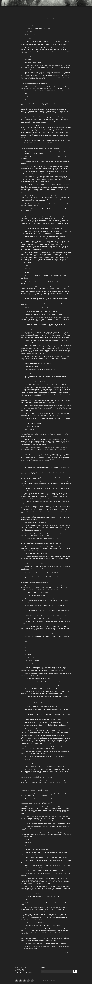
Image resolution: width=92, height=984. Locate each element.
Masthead (28, 9)
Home (16, 9)
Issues (34, 9)
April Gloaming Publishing (24, 967)
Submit (22, 9)
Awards (49, 9)
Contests (42, 9)
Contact (55, 9)
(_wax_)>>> (68, 952)
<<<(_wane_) (24, 952)
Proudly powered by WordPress (48, 980)
